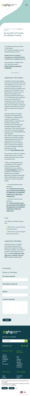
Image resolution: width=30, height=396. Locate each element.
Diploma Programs (4, 357)
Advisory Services (19, 360)
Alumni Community (20, 378)
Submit (7, 320)
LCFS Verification (11, 170)
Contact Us (7, 345)
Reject (11, 388)
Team (3, 376)
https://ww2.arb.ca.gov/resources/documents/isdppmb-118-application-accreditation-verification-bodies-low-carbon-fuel (16, 207)
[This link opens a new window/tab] (22, 346)
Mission (4, 377)
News (19, 29)
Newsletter (20, 376)
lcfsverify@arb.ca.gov (17, 150)
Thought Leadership (20, 363)
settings (14, 385)
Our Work (18, 357)
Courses (4, 355)
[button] (26, 5)
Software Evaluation (19, 366)
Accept (4, 388)
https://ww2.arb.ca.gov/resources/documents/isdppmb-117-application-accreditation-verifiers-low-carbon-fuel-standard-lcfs (16, 192)
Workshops (5, 359)
